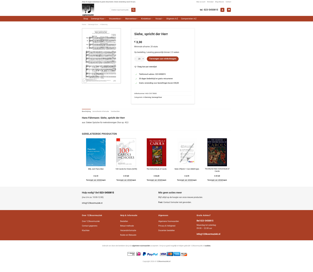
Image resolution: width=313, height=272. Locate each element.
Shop (85, 19)
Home (84, 24)
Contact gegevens (89, 226)
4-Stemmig (103, 24)
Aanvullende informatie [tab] (100, 111)
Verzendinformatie (128, 230)
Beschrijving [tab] (86, 111)
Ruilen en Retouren (128, 235)
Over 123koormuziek (91, 221)
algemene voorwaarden (141, 246)
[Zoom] (85, 80)
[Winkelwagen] (229, 10)
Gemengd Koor (97, 19)
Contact (228, 2)
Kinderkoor (146, 19)
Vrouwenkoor (115, 19)
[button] (145, 66)
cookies (207, 246)
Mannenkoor (131, 19)
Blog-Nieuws (219, 2)
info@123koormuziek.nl (92, 203)
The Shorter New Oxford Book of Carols (217, 170)
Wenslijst (210, 2)
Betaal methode (127, 226)
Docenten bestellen (166, 230)
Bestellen (124, 221)
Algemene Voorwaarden (168, 221)
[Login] (222, 10)
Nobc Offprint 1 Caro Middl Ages (187, 169)
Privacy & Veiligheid (166, 226)
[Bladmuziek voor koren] (94, 10)
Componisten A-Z (189, 19)
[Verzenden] (133, 10)
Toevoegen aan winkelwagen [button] (96, 180)
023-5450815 (107, 192)
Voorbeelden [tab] (115, 111)
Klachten (85, 230)
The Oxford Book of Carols (157, 169)
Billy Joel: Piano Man (96, 169)
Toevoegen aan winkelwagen (162, 59)
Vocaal (158, 19)
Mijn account (200, 2)
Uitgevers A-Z (172, 19)
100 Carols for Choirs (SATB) (126, 169)
